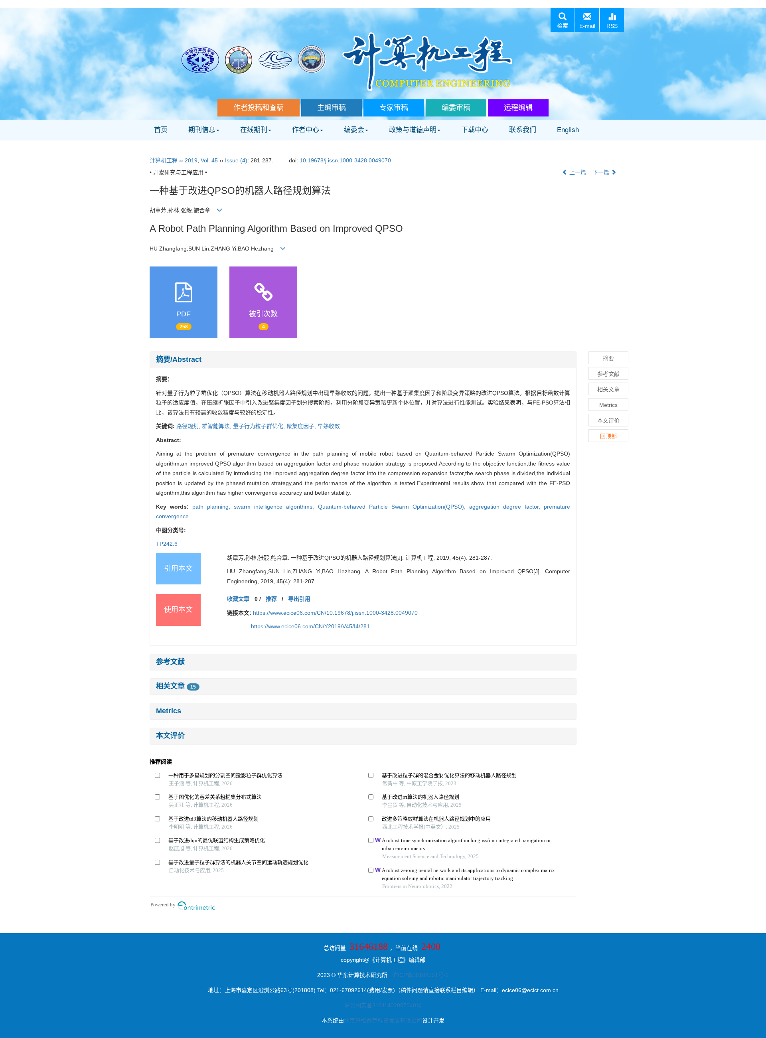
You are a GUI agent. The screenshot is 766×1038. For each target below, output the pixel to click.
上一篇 (577, 172)
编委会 (354, 130)
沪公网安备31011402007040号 (383, 1005)
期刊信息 (201, 130)
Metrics (168, 711)
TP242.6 (167, 544)
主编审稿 (331, 108)
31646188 (368, 946)
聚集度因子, (302, 426)
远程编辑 (518, 108)
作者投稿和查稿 (258, 108)
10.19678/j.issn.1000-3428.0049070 (345, 160)
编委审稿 (456, 108)
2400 (430, 946)
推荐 (271, 599)
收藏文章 (238, 599)
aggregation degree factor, (506, 506)
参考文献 (170, 662)
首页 (161, 130)
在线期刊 (253, 130)
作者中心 (305, 130)
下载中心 (474, 130)
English (568, 130)
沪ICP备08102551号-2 (420, 975)
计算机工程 (164, 160)
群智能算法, (217, 426)
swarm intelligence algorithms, (276, 506)
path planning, (213, 506)
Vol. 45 (209, 160)
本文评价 (170, 736)
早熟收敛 (329, 426)
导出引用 (299, 599)
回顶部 (608, 436)
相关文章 (176, 686)
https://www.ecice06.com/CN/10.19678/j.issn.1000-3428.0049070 (335, 613)
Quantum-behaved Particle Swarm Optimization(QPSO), (393, 506)
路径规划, (189, 426)
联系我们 (522, 130)
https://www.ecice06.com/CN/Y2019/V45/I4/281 (310, 626)
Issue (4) (236, 160)
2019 (191, 160)
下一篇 (601, 172)
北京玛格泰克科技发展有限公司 (383, 1020)
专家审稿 (393, 108)
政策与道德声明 (412, 130)
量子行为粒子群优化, (259, 426)
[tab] (363, 360)
